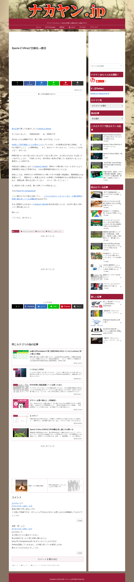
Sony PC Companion (25, 190)
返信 (80, 520)
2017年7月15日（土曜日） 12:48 (22, 506)
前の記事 (15, 128)
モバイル (16, 231)
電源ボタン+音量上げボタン (55, 231)
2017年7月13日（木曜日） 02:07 (22, 529)
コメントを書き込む (48, 559)
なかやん (15, 503)
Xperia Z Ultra (43, 128)
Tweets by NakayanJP (99, 93)
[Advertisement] (47, 39)
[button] (77, 83)
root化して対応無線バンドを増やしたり (27, 144)
